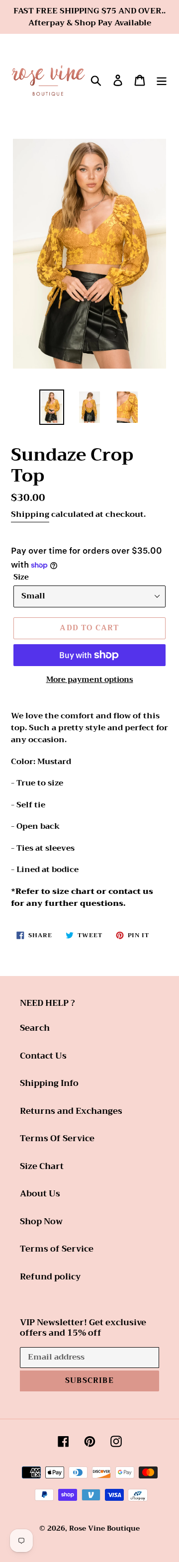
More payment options (89, 679)
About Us (40, 1193)
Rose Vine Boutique (104, 1528)
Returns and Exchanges (71, 1111)
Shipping (30, 514)
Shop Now (41, 1221)
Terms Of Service (57, 1138)
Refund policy (50, 1276)
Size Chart (42, 1166)
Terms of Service (56, 1249)
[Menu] (162, 79)
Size (21, 577)
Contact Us (43, 1056)
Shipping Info (49, 1083)
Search (35, 1028)
